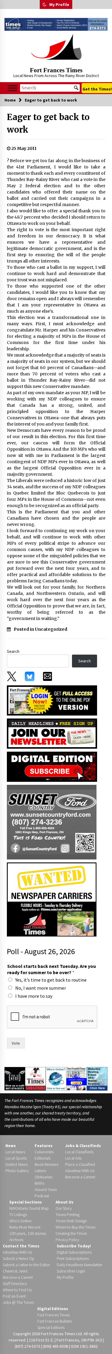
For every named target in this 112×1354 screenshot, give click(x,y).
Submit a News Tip (18, 1258)
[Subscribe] (35, 1078)
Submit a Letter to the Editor (26, 1264)
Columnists (44, 1152)
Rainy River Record (24, 1227)
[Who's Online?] (56, 1078)
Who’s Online (20, 1220)
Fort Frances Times (56, 70)
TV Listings (18, 1214)
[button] (44, 4)
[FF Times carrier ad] (51, 899)
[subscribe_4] (52, 733)
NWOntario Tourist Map (29, 1208)
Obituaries (43, 1177)
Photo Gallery (17, 1170)
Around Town (46, 1189)
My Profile (59, 4)
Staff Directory (15, 1283)
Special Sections (25, 1202)
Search (13, 651)
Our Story (64, 1208)
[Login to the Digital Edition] (76, 1078)
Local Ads (73, 1158)
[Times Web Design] (97, 1078)
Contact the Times (21, 1246)
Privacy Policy (67, 1239)
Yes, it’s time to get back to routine (51, 980)
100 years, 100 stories (27, 1233)
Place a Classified (80, 1164)
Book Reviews (46, 1164)
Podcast (42, 1195)
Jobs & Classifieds (83, 1145)
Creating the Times (71, 1233)
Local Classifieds (79, 1152)
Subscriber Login (71, 1271)
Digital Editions (52, 1308)
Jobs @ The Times (18, 1302)
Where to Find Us (17, 1289)
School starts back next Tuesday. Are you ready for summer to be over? (51, 969)
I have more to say (33, 996)
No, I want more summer (40, 988)
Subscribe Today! (74, 1246)
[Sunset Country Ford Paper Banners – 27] (51, 821)
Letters (40, 1170)
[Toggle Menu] (12, 88)
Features (44, 1145)
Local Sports (16, 1158)
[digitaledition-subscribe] (52, 766)
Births (39, 1183)
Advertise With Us (79, 1170)
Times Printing (67, 1214)
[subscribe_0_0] (52, 700)
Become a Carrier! (80, 1177)
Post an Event (14, 1296)
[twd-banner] (56, 24)
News (10, 1145)
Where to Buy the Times (75, 1227)
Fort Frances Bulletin (54, 1321)
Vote (16, 1043)
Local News (15, 1152)
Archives (16, 1239)
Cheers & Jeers (15, 1271)
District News (16, 1164)
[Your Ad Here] (14, 1078)
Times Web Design (71, 1220)
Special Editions (51, 1327)
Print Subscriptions (73, 1258)
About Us (64, 1202)
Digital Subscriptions (74, 1252)
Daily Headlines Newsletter (79, 1264)
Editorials (42, 1158)
